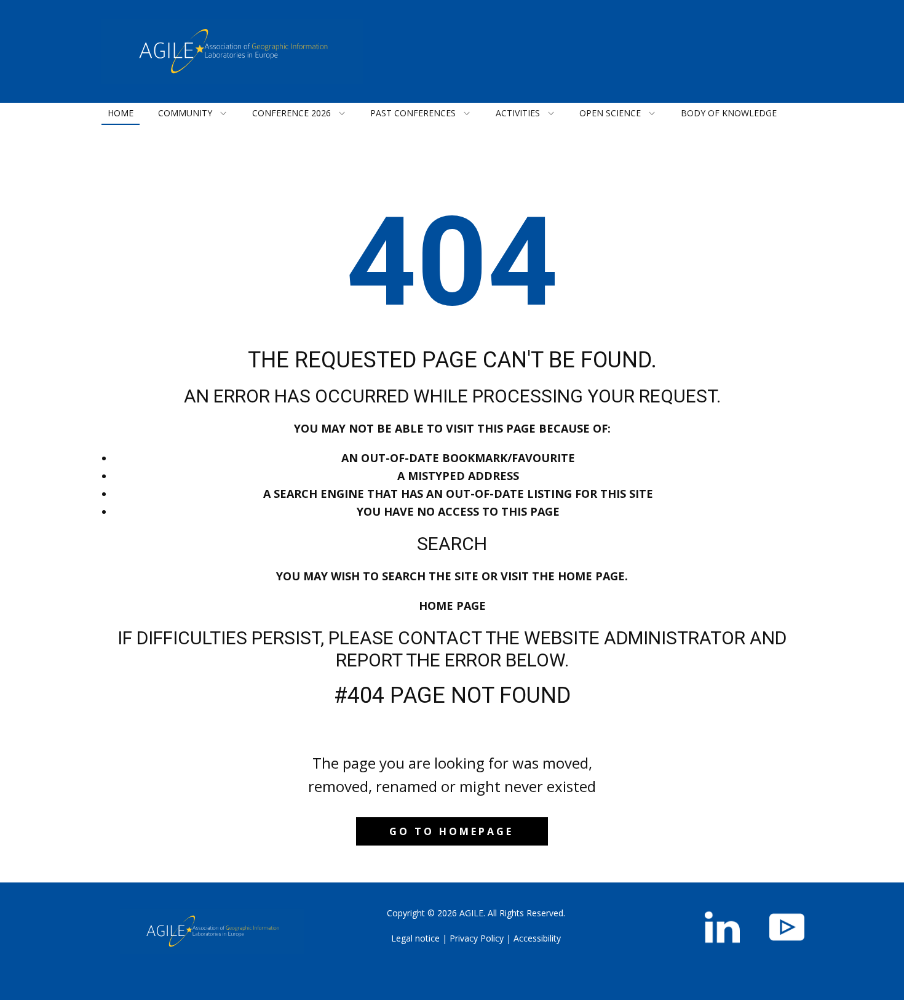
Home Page (452, 605)
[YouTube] (786, 927)
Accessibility (537, 938)
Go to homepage (451, 831)
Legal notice (415, 938)
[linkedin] (722, 927)
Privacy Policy (477, 938)
